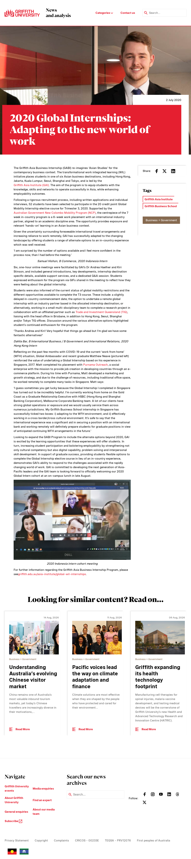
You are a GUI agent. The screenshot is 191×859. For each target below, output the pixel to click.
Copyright (41, 840)
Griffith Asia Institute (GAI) (31, 185)
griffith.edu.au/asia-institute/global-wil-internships (52, 574)
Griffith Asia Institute (159, 199)
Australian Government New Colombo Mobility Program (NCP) (55, 212)
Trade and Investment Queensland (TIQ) (101, 312)
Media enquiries (43, 788)
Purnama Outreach (95, 364)
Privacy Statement (17, 840)
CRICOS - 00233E (87, 840)
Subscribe (12, 821)
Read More (22, 729)
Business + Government (161, 220)
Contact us (127, 13)
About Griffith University (14, 800)
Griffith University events (17, 788)
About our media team (44, 812)
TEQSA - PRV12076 (118, 840)
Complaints (61, 840)
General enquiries (16, 811)
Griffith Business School (161, 206)
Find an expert (42, 800)
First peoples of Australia (153, 840)
